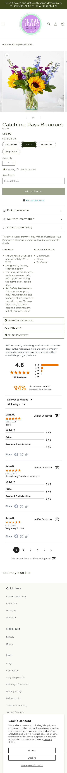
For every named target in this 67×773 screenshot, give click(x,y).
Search (10, 637)
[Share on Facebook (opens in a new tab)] (16, 455)
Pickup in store (28, 169)
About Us (11, 617)
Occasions (11, 603)
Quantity (7, 158)
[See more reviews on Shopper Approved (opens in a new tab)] (26, 454)
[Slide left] (26, 118)
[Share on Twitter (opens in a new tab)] (21, 454)
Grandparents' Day (16, 596)
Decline (32, 757)
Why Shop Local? (15, 677)
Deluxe (29, 144)
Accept (32, 750)
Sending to (13, 175)
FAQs (9, 663)
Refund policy (13, 698)
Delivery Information (17, 684)
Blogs (9, 644)
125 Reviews (23, 377)
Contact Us (12, 670)
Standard (11, 144)
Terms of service (15, 712)
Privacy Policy (14, 691)
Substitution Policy (16, 705)
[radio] (48, 365)
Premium (47, 144)
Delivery (11, 169)
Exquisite (11, 151)
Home (5, 44)
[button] (48, 24)
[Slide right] (40, 118)
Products (11, 610)
